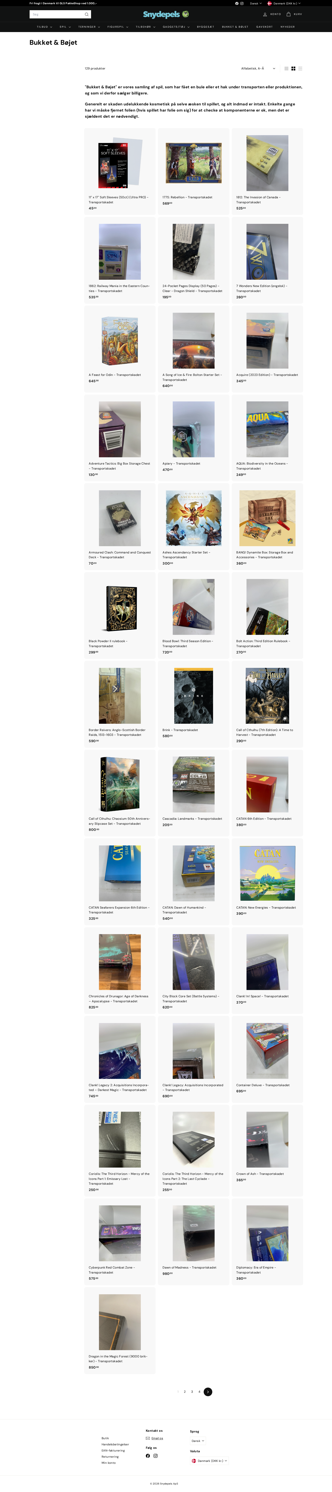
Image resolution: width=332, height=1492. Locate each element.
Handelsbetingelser (115, 1444)
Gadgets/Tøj (175, 26)
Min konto (109, 1463)
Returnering (110, 1457)
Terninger (87, 26)
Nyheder (288, 26)
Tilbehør (144, 26)
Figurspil (116, 26)
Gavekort (264, 26)
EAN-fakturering (113, 1450)
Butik (105, 1438)
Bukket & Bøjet (235, 26)
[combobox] (60, 14)
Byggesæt (205, 26)
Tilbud (43, 26)
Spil (64, 26)
